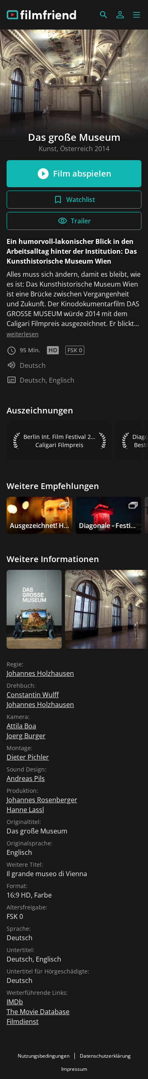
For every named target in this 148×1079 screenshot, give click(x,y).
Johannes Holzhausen (40, 673)
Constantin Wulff (33, 694)
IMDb (15, 1001)
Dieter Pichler (28, 757)
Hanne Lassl (25, 809)
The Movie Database (38, 1011)
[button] (136, 15)
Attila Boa (21, 725)
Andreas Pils (26, 778)
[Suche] (103, 15)
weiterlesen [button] (23, 334)
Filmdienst (23, 1021)
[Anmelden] (120, 15)
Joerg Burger (26, 735)
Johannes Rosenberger (42, 799)
